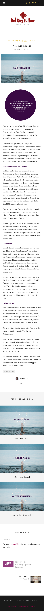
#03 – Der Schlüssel (22, 515)
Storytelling (9, 371)
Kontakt (33, 606)
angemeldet (15, 544)
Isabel (25, 379)
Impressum (12, 606)
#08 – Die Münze (22, 439)
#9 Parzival (24, 579)
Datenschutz (23, 606)
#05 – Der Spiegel (22, 477)
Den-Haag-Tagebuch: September (23, 566)
